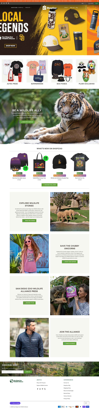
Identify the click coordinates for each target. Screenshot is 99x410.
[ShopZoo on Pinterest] (6, 3)
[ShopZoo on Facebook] (1, 3)
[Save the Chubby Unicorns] (29, 253)
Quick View (19, 165)
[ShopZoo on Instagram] (4, 3)
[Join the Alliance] (29, 337)
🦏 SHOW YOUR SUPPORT (69, 261)
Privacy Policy (67, 398)
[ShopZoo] (50, 7)
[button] (21, 7)
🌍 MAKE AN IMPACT (69, 343)
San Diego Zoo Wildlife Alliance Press (29, 289)
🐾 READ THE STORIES (29, 220)
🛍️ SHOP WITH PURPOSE (27, 121)
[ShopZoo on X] (8, 3)
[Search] (96, 7)
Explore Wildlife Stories (29, 204)
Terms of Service (67, 396)
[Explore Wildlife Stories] (69, 211)
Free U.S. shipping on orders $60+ (80, 0)
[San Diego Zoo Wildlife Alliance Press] (69, 295)
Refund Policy (67, 393)
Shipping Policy (67, 388)
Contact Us (66, 382)
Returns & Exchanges (68, 390)
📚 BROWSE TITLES (29, 302)
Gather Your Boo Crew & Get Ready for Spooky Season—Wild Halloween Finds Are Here (37, 0)
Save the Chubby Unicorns (69, 247)
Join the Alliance (70, 331)
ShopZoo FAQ (67, 385)
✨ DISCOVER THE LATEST (49, 184)
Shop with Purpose (41, 382)
